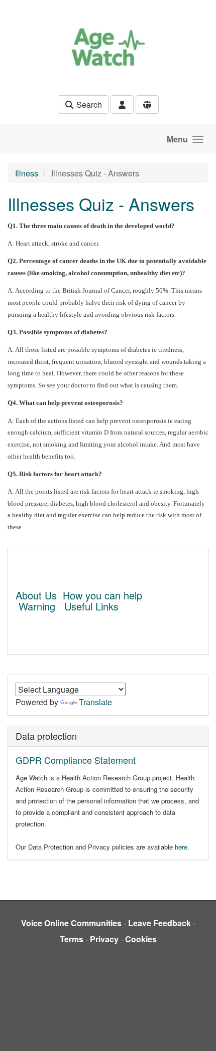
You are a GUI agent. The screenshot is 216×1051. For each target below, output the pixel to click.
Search (88, 104)
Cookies (141, 939)
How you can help (102, 595)
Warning (37, 606)
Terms (71, 939)
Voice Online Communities (71, 923)
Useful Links (91, 606)
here (181, 847)
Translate (95, 702)
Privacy (104, 939)
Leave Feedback (159, 923)
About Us (36, 595)
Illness (26, 173)
